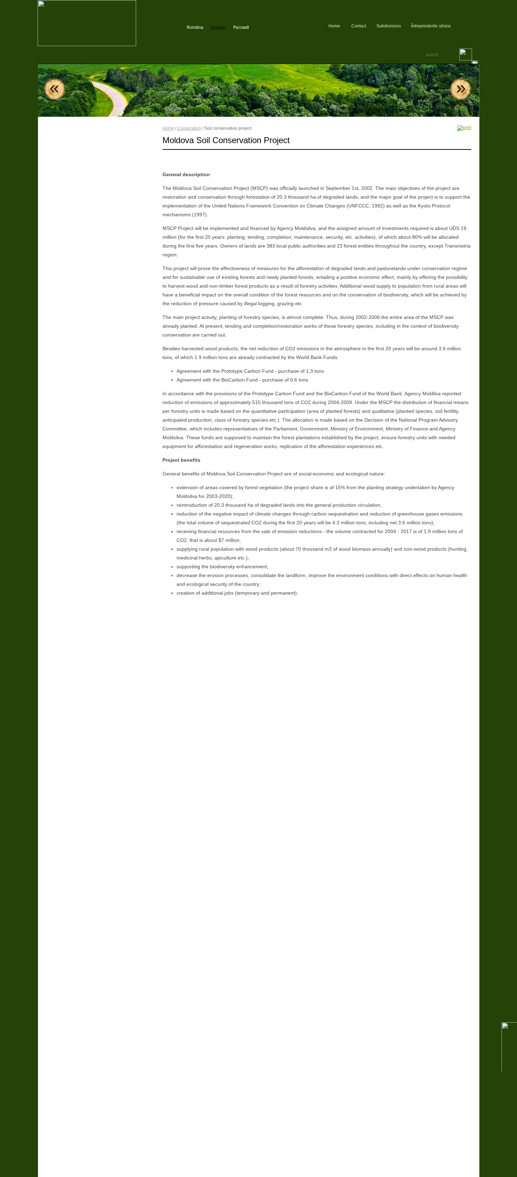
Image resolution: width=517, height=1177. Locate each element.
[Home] (87, 44)
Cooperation (189, 128)
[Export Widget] (476, 26)
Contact (358, 26)
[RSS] (466, 26)
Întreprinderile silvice (431, 26)
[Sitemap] (457, 26)
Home (334, 26)
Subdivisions (388, 26)
